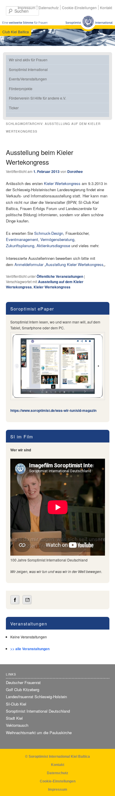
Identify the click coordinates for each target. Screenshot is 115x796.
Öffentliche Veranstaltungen (60, 276)
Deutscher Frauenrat (23, 682)
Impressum (26, 7)
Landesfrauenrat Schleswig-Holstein (36, 696)
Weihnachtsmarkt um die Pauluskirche (39, 732)
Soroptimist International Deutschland (38, 711)
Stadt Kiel (14, 718)
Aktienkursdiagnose (53, 245)
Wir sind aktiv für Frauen (28, 59)
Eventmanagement (22, 239)
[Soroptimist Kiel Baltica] (89, 23)
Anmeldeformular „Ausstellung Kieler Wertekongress (59, 264)
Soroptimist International (28, 69)
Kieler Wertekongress (62, 183)
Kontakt (106, 7)
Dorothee (75, 171)
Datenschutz (49, 7)
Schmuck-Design (48, 233)
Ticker (14, 107)
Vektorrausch (17, 725)
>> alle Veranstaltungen (30, 648)
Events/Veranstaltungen (28, 78)
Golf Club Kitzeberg (22, 689)
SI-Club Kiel (16, 704)
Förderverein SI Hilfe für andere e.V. (37, 97)
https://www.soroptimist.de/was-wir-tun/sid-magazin (53, 410)
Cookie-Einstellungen (79, 7)
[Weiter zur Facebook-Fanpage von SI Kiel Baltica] (15, 603)
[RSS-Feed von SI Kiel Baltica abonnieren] (27, 603)
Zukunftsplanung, (20, 245)
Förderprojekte (20, 88)
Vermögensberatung (57, 239)
